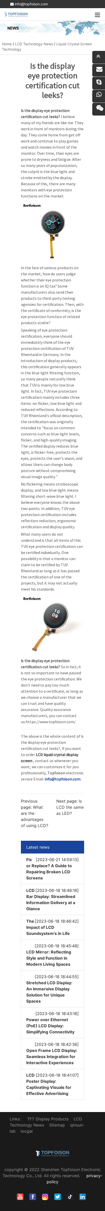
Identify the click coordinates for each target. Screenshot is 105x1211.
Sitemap (57, 1125)
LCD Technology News (34, 44)
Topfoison (56, 773)
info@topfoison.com (31, 4)
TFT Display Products (48, 1118)
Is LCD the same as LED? (70, 807)
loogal (27, 1131)
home (7, 44)
